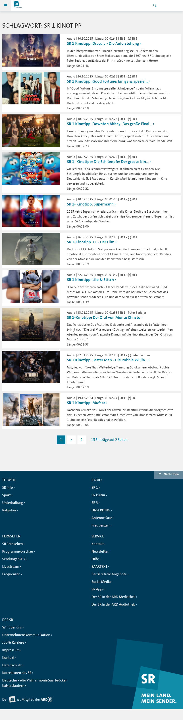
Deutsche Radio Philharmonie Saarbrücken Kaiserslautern (34, 683)
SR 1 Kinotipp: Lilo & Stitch (90, 279)
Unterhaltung (12, 502)
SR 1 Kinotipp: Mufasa (86, 402)
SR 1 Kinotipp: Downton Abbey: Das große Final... (109, 123)
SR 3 (95, 502)
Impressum (11, 650)
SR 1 (95, 487)
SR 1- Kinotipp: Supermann (90, 204)
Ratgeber (9, 510)
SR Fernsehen (12, 544)
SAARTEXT (99, 566)
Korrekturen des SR (16, 673)
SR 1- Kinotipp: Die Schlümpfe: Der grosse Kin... (108, 161)
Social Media (101, 582)
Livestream (10, 566)
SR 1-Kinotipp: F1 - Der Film (90, 242)
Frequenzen (101, 525)
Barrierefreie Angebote (109, 574)
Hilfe (95, 559)
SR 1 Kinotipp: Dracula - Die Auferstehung (103, 43)
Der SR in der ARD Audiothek (113, 604)
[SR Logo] (18, 5)
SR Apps (98, 589)
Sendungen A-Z (14, 559)
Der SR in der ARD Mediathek (113, 597)
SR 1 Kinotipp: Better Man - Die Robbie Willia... (107, 360)
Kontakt (98, 544)
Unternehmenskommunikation (26, 635)
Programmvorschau (17, 551)
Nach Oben (171, 474)
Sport (6, 495)
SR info (7, 487)
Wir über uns (12, 627)
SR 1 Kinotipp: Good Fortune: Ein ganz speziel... (107, 81)
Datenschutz (12, 665)
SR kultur (98, 495)
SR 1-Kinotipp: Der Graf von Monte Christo (103, 317)
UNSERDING (101, 510)
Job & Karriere (13, 642)
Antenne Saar (102, 518)
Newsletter (100, 551)
